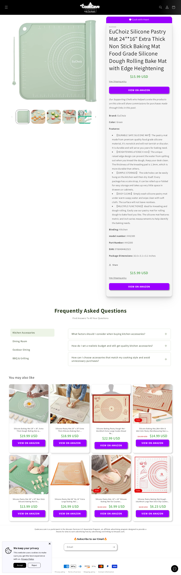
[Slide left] (12, 117)
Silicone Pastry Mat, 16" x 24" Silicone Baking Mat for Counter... (111, 500)
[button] (6, 7)
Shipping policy (89, 572)
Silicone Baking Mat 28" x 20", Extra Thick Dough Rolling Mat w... (29, 430)
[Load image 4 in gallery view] (69, 117)
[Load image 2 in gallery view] (38, 117)
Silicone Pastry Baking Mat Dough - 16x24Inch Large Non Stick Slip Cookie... (152, 500)
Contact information (106, 572)
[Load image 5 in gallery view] (85, 117)
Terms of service (74, 572)
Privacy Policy (27, 559)
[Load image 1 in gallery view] (23, 117)
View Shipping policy (118, 81)
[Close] (49, 543)
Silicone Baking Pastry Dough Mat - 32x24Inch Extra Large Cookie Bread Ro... (111, 431)
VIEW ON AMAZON (139, 90)
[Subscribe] (114, 547)
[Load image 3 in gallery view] (54, 117)
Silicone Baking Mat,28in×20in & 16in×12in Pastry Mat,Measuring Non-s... (152, 430)
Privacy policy (60, 572)
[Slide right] (95, 117)
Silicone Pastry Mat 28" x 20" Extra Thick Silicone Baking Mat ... (70, 430)
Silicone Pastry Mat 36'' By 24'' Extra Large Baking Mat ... (70, 500)
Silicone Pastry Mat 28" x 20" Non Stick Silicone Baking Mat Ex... (29, 500)
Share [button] (115, 265)
